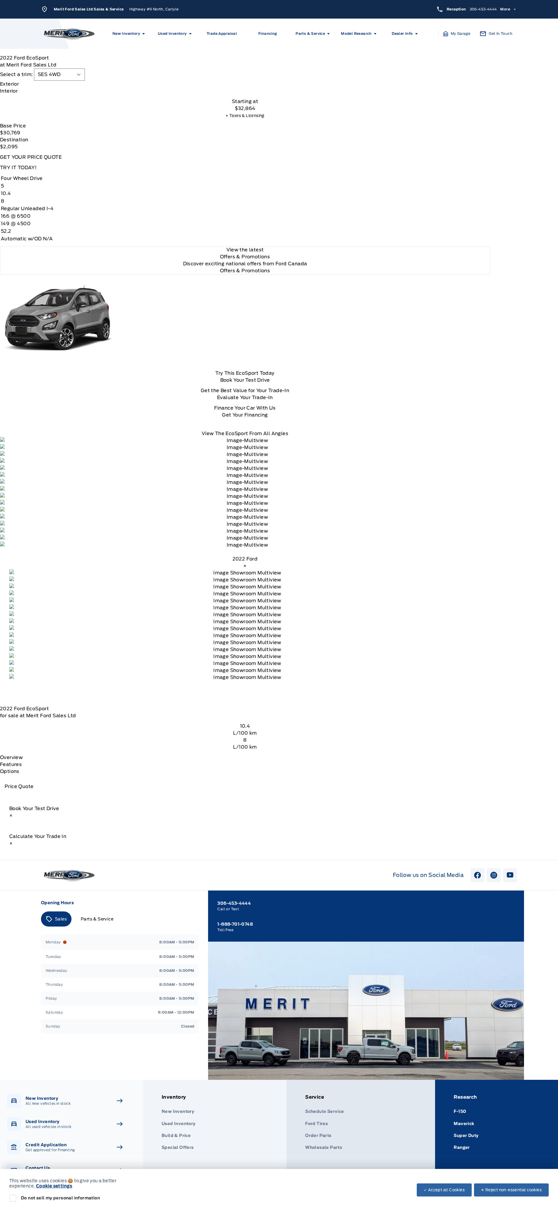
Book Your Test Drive (245, 380)
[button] (457, 33)
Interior (9, 91)
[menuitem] (130, 34)
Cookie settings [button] (54, 1186)
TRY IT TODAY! (18, 167)
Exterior (9, 84)
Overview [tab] (11, 757)
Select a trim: (16, 74)
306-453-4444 (483, 9)
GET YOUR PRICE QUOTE (31, 157)
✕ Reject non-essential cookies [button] (511, 1190)
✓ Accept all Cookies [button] (444, 1190)
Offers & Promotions (245, 270)
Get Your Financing (245, 415)
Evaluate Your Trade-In (245, 397)
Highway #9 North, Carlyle (153, 9)
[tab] (245, 84)
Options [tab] (9, 771)
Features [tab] (11, 764)
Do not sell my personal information (60, 1198)
